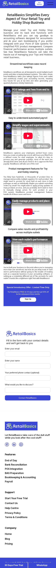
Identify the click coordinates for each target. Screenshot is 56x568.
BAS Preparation (14, 473)
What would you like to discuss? (19, 384)
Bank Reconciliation (16, 464)
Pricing (9, 543)
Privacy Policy (13, 513)
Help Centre (12, 508)
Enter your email (12, 348)
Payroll (9, 481)
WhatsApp (42, 565)
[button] (50, 3)
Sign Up (28, 299)
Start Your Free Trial (16, 498)
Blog (7, 539)
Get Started (39, 3)
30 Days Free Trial (14, 565)
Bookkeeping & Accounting (20, 477)
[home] (18, 3)
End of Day (11, 460)
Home (8, 534)
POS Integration (14, 469)
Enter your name (12, 360)
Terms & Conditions (16, 517)
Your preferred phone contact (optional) (22, 372)
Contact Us (11, 503)
